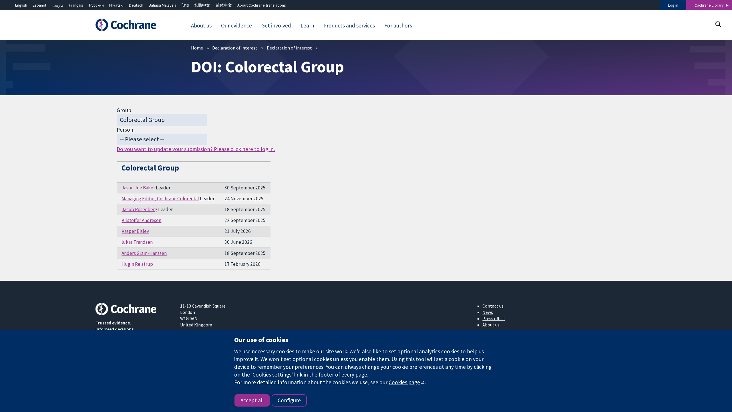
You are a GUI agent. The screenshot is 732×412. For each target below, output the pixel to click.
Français (76, 5)
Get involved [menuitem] (276, 25)
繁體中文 (202, 5)
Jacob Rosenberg (139, 209)
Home (197, 48)
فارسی (57, 5)
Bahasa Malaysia (162, 5)
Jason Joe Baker (138, 188)
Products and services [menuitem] (349, 25)
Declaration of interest (234, 48)
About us (491, 325)
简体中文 (224, 5)
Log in (673, 5)
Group (124, 110)
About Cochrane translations (261, 5)
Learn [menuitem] (307, 25)
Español (39, 5)
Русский (96, 5)
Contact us (493, 306)
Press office (493, 318)
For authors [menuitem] (398, 25)
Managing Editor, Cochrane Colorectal (160, 198)
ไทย (185, 5)
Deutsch (136, 5)
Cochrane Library (709, 5)
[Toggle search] (718, 24)
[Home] (134, 25)
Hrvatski (116, 5)
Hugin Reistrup (137, 264)
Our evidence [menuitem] (236, 25)
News (487, 312)
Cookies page (404, 382)
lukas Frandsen (137, 242)
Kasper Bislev (135, 231)
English (21, 5)
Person (125, 129)
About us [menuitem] (201, 25)
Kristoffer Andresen (141, 220)
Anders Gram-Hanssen (144, 253)
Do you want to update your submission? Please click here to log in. (196, 149)
